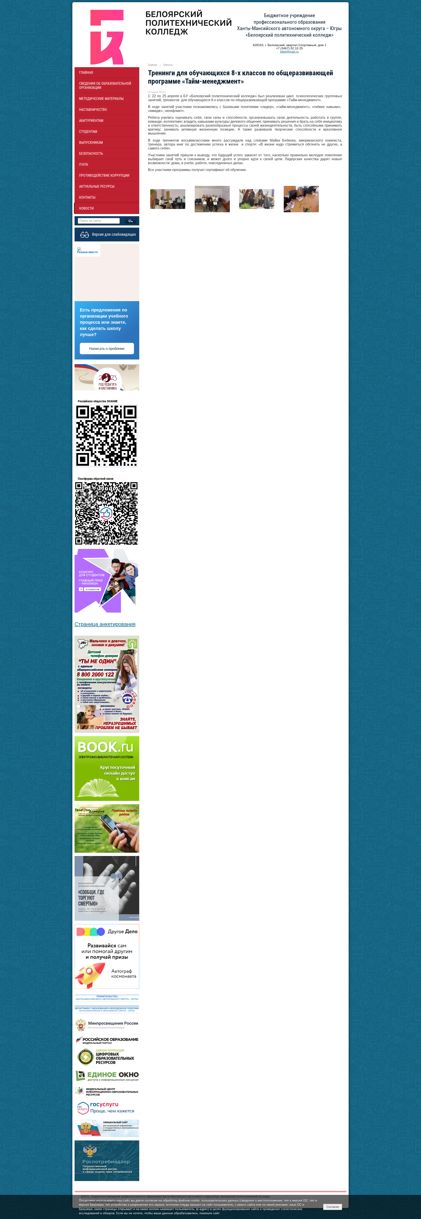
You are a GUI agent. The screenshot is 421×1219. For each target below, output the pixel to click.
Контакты (87, 197)
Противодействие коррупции (104, 175)
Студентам (88, 131)
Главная (86, 72)
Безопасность (91, 153)
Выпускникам (91, 142)
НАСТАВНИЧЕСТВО (93, 110)
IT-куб (83, 164)
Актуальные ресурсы (96, 186)
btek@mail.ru (289, 51)
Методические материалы (101, 99)
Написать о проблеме (107, 349)
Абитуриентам (91, 121)
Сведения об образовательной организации (105, 85)
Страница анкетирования (105, 624)
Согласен (332, 1206)
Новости (86, 208)
